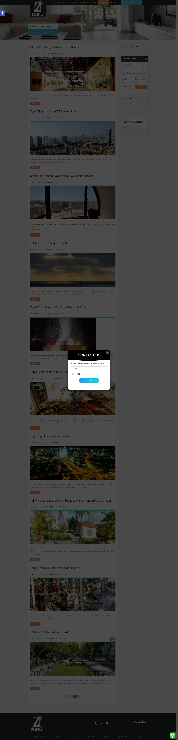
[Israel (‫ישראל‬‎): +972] (73, 374)
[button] (2, 13)
